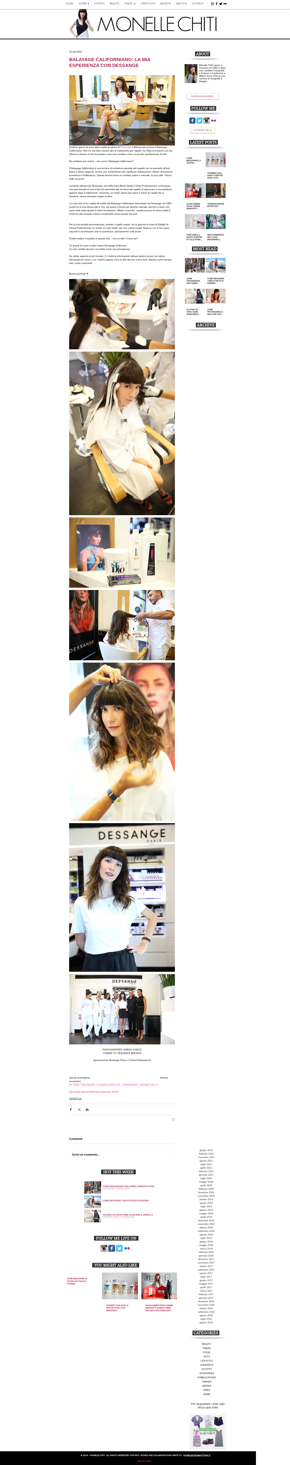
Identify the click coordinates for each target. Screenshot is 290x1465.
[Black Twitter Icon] (221, 4)
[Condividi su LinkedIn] (87, 1109)
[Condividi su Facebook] (70, 1109)
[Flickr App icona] (127, 1248)
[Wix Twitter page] (119, 1248)
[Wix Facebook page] (111, 1248)
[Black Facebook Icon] (217, 4)
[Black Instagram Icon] (212, 4)
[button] (83, 5)
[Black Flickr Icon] (225, 4)
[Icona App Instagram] (104, 1248)
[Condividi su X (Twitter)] (79, 1109)
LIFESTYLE (75, 1098)
